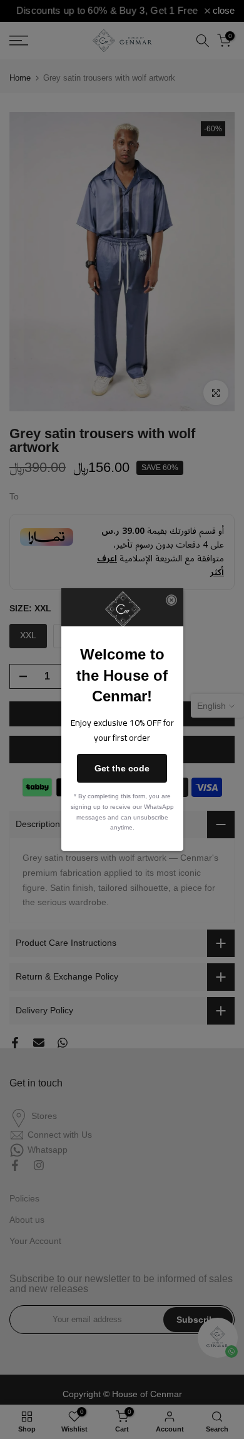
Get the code (122, 768)
